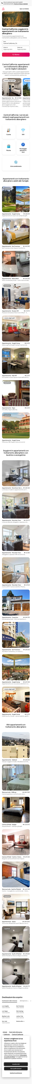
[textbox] (8, 49)
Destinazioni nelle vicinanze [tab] (9, 1001)
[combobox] (15, 43)
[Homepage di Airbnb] (3, 8)
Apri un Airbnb (24, 9)
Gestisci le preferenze (16, 1073)
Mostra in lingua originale (21, 4)
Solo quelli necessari (15, 1068)
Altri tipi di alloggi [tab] (24, 1001)
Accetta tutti (16, 1064)
